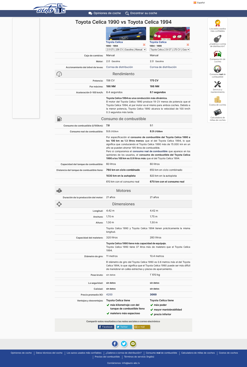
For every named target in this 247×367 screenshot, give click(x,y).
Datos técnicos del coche (49, 353)
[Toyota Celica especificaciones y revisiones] (126, 33)
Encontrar (143, 13)
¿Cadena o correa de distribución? (217, 45)
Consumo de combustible (218, 75)
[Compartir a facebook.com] (114, 343)
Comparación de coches (217, 60)
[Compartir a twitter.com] (123, 343)
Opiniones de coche (21, 353)
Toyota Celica (114, 42)
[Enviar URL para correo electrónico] (132, 343)
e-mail (141, 326)
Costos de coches (217, 104)
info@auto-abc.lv (131, 363)
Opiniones (107, 13)
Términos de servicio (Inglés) (139, 357)
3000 (153, 294)
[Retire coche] (144, 44)
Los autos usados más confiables (218, 29)
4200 (109, 294)
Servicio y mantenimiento (218, 90)
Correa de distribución (119, 67)
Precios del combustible (107, 357)
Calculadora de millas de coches (217, 118)
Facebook (107, 326)
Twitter (124, 326)
